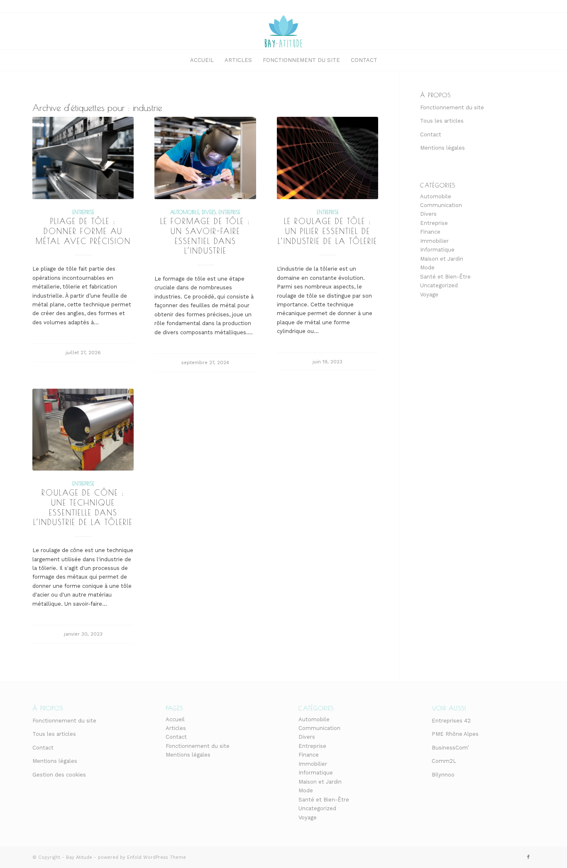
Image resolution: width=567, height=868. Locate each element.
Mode (427, 267)
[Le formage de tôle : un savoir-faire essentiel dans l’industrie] (205, 158)
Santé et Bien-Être (445, 277)
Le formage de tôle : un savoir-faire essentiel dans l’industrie (205, 236)
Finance (430, 232)
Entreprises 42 (451, 721)
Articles (176, 728)
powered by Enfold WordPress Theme (142, 857)
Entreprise (83, 212)
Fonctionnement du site (452, 107)
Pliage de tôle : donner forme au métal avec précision (83, 231)
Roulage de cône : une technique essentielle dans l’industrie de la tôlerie (83, 507)
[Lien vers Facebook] (528, 857)
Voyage (429, 294)
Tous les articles (442, 121)
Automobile (184, 212)
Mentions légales (442, 148)
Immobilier (434, 241)
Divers (209, 212)
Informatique (437, 250)
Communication (441, 205)
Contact (430, 134)
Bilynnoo (443, 775)
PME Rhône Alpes (455, 734)
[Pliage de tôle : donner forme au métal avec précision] (83, 158)
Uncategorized (439, 285)
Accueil (175, 719)
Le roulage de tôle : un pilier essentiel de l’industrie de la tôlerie (327, 231)
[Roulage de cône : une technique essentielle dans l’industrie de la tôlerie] (83, 430)
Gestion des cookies (59, 775)
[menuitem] (202, 60)
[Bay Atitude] (283, 31)
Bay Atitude (79, 857)
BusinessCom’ (450, 748)
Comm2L (444, 761)
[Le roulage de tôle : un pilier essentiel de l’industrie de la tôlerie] (327, 158)
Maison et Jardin (441, 259)
